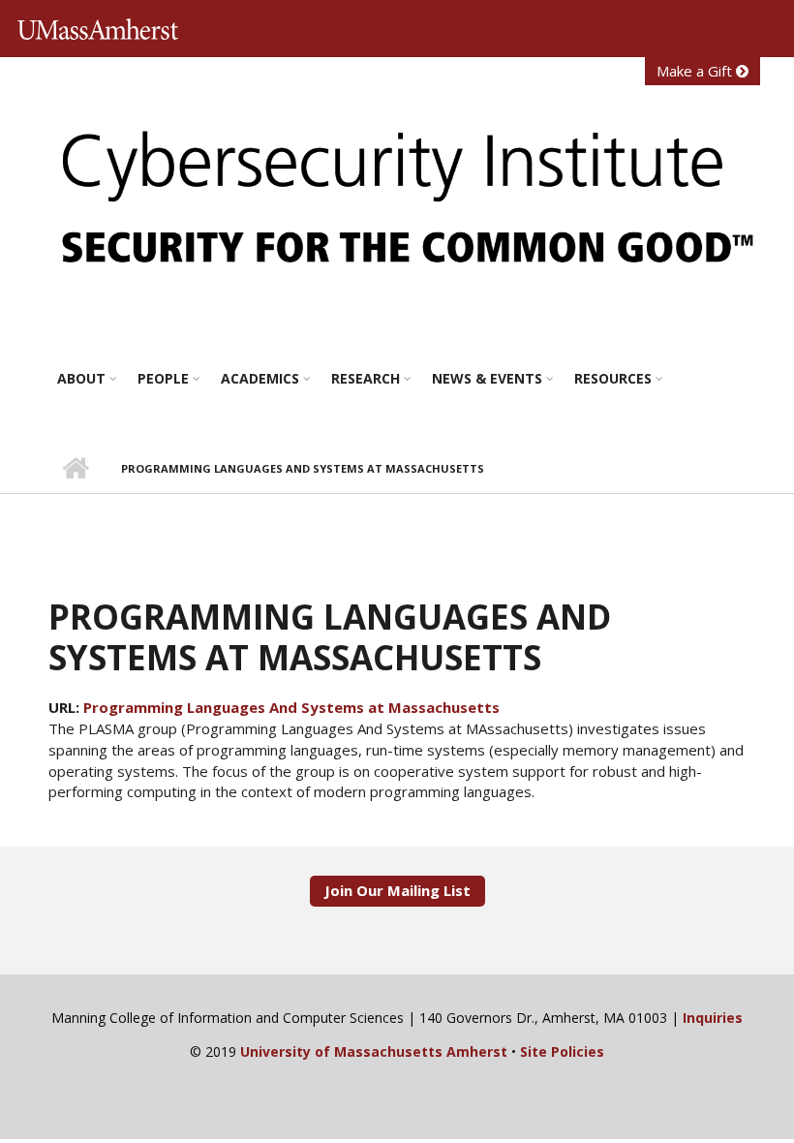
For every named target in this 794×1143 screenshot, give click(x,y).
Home (75, 469)
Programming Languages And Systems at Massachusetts (291, 707)
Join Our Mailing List (397, 890)
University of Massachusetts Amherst (103, 29)
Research (365, 378)
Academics (260, 378)
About (81, 378)
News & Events (487, 378)
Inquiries (713, 1017)
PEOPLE (163, 378)
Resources (613, 378)
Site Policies (562, 1051)
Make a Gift (696, 70)
